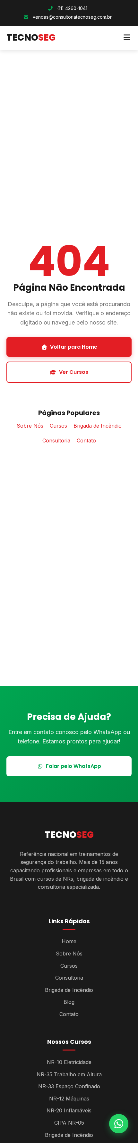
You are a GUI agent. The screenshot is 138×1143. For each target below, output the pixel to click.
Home (69, 941)
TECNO (31, 37)
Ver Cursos (73, 372)
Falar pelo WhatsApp (73, 766)
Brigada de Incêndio (97, 425)
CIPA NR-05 (69, 1122)
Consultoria (56, 440)
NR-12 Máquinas (69, 1098)
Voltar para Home (73, 347)
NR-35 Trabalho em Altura (69, 1074)
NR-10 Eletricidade (69, 1062)
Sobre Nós (30, 425)
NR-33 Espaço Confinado (69, 1086)
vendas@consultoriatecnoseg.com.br (72, 17)
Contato (86, 440)
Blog (69, 1002)
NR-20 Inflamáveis (69, 1110)
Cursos (58, 425)
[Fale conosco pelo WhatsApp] (118, 1123)
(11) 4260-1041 (71, 8)
